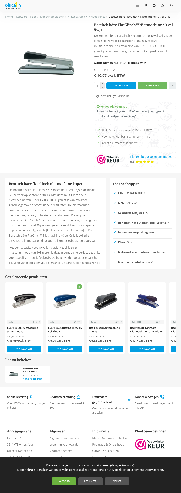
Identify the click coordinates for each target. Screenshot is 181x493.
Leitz (10, 321)
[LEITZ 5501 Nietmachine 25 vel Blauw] (65, 301)
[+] (102, 84)
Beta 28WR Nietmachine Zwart (104, 329)
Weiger (117, 481)
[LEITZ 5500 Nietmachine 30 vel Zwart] (24, 301)
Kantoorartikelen (26, 16)
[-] (102, 87)
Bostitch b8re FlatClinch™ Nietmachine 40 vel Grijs (34, 370)
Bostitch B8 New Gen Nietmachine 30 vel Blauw (146, 329)
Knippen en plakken (52, 16)
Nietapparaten (76, 16)
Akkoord (64, 481)
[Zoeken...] (162, 5)
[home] (9, 16)
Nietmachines (97, 16)
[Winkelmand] (171, 5)
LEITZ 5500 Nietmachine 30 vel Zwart (22, 329)
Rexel (93, 321)
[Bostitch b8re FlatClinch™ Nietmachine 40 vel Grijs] (13, 374)
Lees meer (90, 481)
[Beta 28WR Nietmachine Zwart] (106, 301)
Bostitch (141, 62)
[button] (121, 85)
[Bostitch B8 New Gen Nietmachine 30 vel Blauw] (147, 301)
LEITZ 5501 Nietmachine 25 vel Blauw (65, 329)
